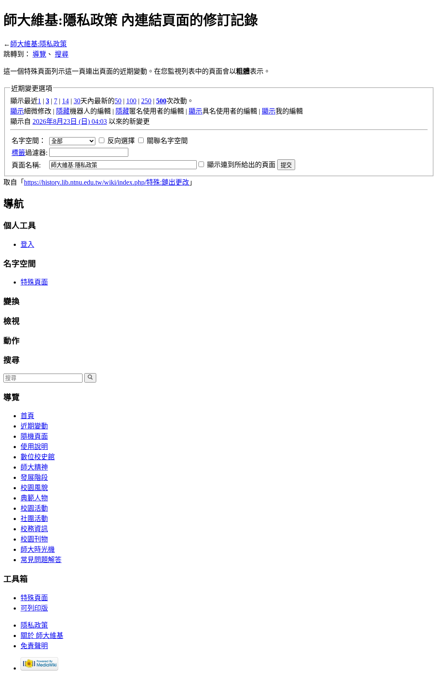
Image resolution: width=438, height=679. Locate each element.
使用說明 (34, 446)
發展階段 (34, 477)
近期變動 (34, 426)
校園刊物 (34, 539)
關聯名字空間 (167, 140)
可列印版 (34, 608)
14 (65, 101)
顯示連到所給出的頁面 (241, 164)
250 (146, 101)
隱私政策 (34, 625)
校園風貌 (34, 487)
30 (77, 101)
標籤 (18, 152)
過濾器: (29, 152)
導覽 (39, 54)
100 (131, 101)
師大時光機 (38, 549)
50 (118, 101)
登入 (27, 244)
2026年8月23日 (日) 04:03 (70, 121)
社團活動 (34, 518)
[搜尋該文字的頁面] (90, 378)
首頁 (27, 415)
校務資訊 (34, 528)
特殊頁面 (34, 282)
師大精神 (34, 467)
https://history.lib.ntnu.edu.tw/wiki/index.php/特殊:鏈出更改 (106, 182)
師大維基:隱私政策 (38, 44)
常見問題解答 (41, 559)
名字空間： (29, 140)
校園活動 (34, 508)
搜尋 (61, 54)
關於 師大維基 (42, 635)
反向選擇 (121, 140)
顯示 (17, 111)
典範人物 (34, 498)
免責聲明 (34, 645)
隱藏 (63, 111)
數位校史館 (38, 457)
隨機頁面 (34, 436)
